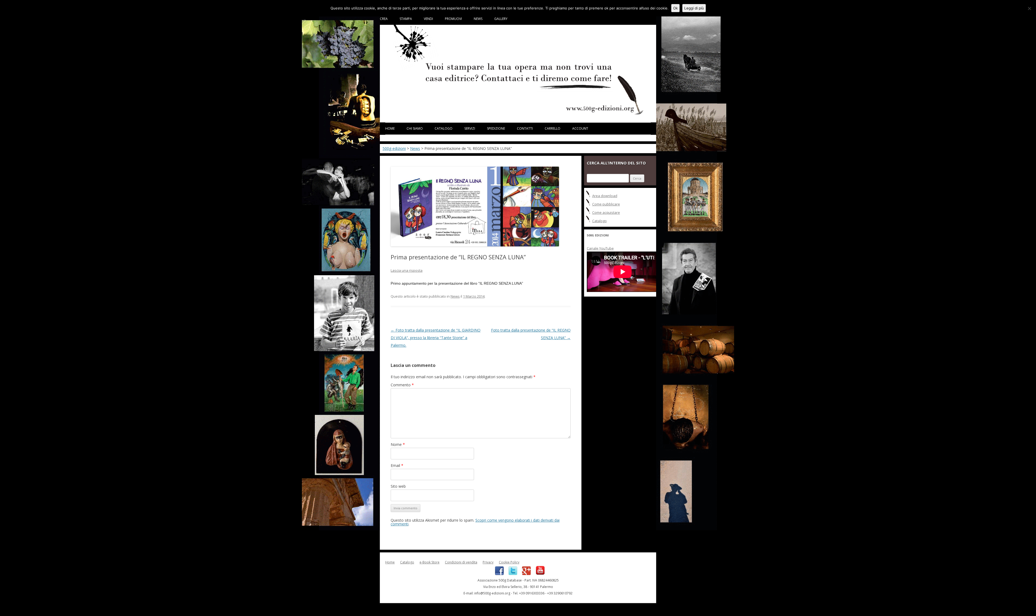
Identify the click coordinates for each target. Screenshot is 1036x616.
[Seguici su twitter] (511, 574)
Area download (604, 195)
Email (397, 465)
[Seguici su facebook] (498, 574)
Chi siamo (415, 128)
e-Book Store (429, 562)
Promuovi (453, 18)
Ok (675, 8)
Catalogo (443, 128)
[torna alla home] (518, 113)
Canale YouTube (600, 248)
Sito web (398, 486)
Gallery (500, 18)
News (478, 18)
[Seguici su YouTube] (538, 574)
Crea (384, 18)
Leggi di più (694, 8)
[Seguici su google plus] (524, 574)
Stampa (406, 18)
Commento (402, 384)
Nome (398, 444)
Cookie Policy (509, 562)
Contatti (525, 128)
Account (580, 128)
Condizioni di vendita (461, 562)
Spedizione (496, 128)
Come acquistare (606, 212)
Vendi (428, 18)
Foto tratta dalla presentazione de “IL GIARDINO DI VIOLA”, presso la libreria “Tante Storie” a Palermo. (435, 338)
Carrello (552, 128)
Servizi (469, 128)
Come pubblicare (606, 204)
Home (390, 128)
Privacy (488, 562)
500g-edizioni (394, 148)
